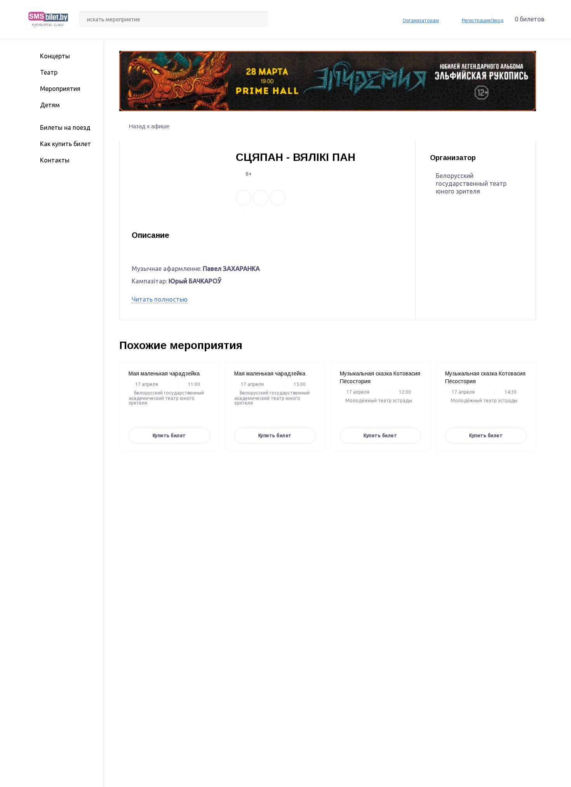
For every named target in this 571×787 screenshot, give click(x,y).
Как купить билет (65, 143)
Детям (50, 104)
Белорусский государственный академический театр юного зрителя (166, 398)
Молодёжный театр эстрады (378, 400)
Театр (48, 72)
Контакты (55, 160)
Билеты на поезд (65, 127)
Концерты (55, 55)
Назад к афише (149, 126)
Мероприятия (60, 88)
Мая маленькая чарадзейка (164, 373)
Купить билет (169, 435)
